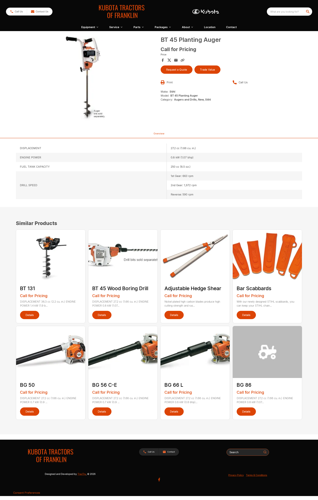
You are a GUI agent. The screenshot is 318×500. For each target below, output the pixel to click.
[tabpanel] (87, 78)
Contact (231, 27)
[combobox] (289, 12)
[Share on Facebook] (163, 60)
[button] (16, 12)
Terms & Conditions (256, 475)
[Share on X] (169, 60)
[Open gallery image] (87, 78)
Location (209, 27)
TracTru (82, 474)
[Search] (265, 452)
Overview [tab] (159, 133)
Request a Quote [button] (176, 69)
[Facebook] (159, 479)
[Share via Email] (176, 60)
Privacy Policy (236, 475)
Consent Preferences (26, 492)
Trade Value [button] (207, 69)
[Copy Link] (183, 60)
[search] (308, 11)
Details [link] (30, 315)
